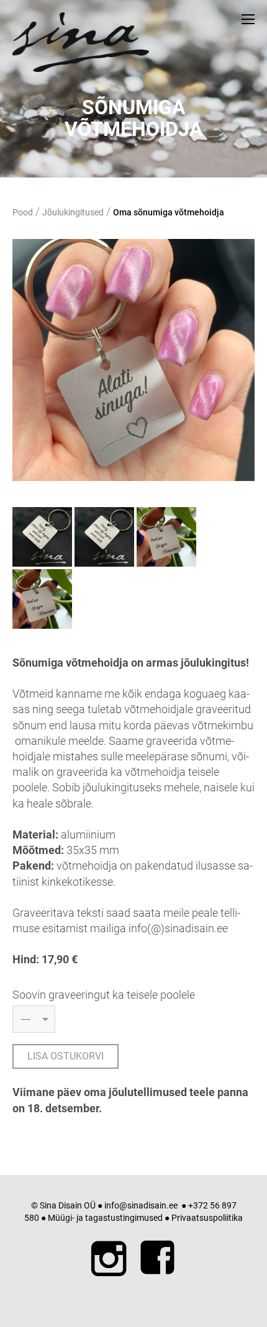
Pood (22, 212)
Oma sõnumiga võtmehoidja (168, 212)
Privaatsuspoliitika (207, 1218)
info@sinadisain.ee (141, 1205)
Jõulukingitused (73, 212)
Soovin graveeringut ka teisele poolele (103, 994)
